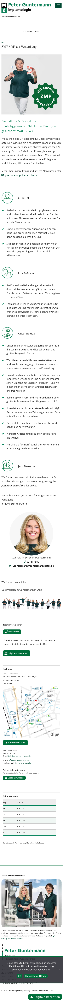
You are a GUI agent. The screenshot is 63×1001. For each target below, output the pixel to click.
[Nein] (59, 969)
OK (19, 976)
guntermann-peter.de (20, 760)
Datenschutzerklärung (35, 976)
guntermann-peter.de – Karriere (22, 175)
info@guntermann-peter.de (19, 756)
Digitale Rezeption (18, 653)
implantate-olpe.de (23, 763)
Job (3, 42)
